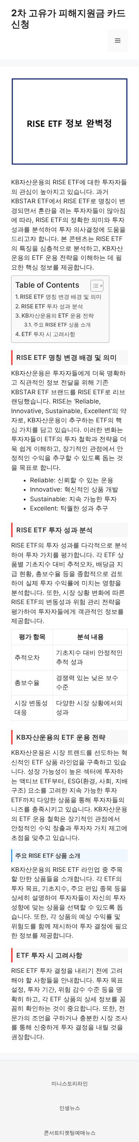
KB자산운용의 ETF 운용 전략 (57, 315)
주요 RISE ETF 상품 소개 (62, 325)
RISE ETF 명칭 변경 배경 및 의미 (61, 296)
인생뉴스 (69, 1108)
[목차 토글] (93, 285)
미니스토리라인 (70, 1083)
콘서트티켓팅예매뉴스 (70, 1132)
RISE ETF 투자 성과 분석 (52, 306)
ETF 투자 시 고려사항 (48, 334)
